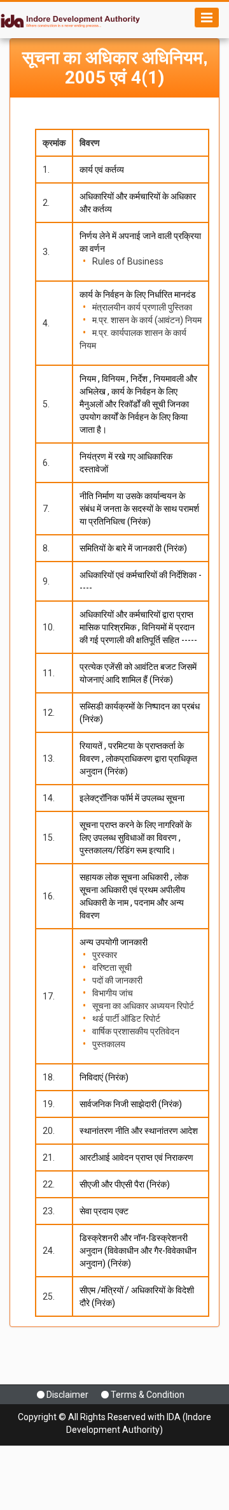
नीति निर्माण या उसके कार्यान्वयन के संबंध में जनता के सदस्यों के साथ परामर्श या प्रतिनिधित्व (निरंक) (139, 508)
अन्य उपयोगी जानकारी (114, 942)
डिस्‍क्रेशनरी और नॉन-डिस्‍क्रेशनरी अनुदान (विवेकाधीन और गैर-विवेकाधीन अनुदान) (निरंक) (138, 1250)
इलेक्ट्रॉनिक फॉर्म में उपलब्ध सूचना (132, 798)
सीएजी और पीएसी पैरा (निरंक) (125, 1184)
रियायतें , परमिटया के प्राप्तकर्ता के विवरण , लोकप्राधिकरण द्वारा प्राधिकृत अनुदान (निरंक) (138, 758)
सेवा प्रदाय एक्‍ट (104, 1211)
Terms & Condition (147, 1395)
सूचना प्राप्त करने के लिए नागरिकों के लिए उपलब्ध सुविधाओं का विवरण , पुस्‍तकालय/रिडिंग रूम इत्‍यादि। (135, 837)
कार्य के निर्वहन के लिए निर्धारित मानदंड (138, 294)
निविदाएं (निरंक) (104, 1077)
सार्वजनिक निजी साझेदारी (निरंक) (131, 1104)
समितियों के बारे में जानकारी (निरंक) (133, 548)
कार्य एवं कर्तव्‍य (102, 169)
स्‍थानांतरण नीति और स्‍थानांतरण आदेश (139, 1131)
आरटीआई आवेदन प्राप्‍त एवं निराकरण (136, 1157)
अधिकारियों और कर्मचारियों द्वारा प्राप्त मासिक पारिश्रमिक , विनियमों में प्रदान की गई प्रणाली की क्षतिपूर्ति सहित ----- (138, 627)
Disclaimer (67, 1395)
